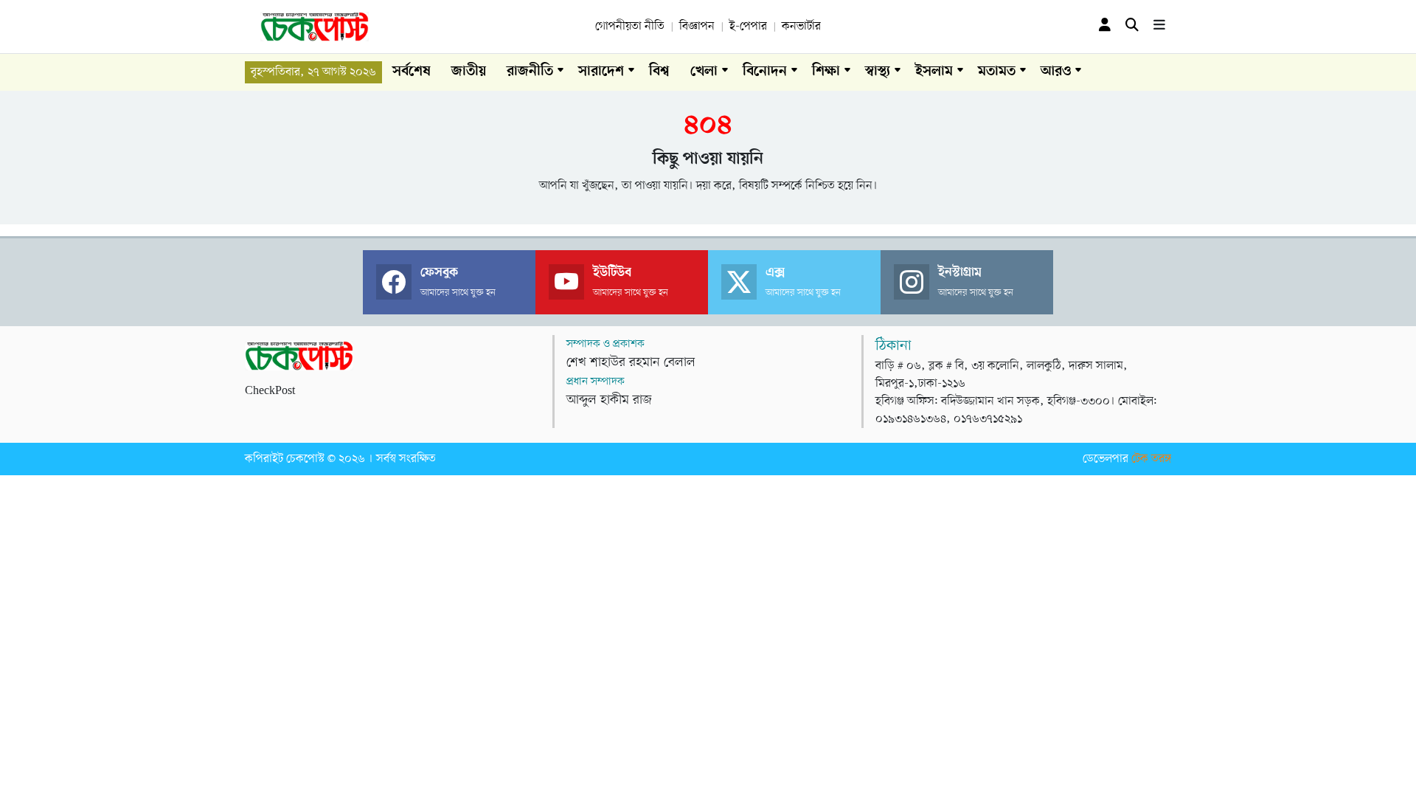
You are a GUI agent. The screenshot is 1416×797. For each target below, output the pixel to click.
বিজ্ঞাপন (697, 26)
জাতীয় (468, 71)
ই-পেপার (748, 26)
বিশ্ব (659, 71)
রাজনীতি (530, 71)
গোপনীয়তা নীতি (629, 26)
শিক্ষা (826, 71)
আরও (1056, 71)
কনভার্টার (801, 26)
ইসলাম (934, 71)
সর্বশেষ (411, 71)
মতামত (997, 71)
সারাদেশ (601, 71)
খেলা (704, 71)
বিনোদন (765, 71)
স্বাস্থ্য (877, 71)
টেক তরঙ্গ (1151, 459)
